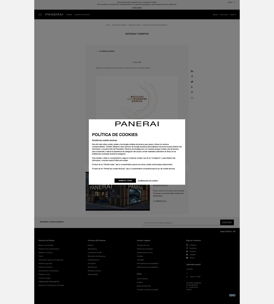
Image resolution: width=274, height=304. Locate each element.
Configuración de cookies (148, 180)
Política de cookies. (121, 160)
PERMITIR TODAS (125, 180)
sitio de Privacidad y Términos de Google (124, 149)
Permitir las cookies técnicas (104, 140)
